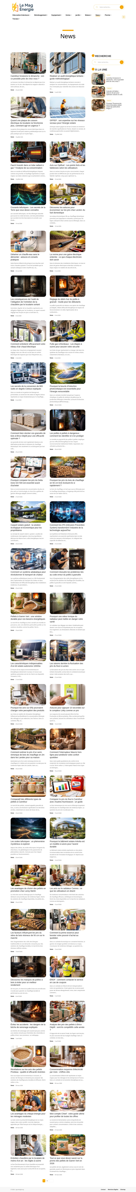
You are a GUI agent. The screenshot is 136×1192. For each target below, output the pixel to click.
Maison (109, 100)
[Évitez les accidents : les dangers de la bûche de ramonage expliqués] (28, 1011)
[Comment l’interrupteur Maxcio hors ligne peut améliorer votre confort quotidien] (67, 739)
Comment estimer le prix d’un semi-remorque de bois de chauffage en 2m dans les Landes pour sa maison (27, 755)
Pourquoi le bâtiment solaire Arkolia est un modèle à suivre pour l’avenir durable (67, 844)
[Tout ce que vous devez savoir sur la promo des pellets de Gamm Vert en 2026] (67, 1145)
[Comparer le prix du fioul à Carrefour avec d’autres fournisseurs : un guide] (67, 786)
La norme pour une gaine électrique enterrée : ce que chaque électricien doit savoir (66, 257)
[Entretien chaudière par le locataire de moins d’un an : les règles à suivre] (28, 1145)
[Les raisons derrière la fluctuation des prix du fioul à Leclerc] (67, 650)
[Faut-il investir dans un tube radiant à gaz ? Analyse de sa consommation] (28, 152)
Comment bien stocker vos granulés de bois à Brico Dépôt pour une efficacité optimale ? (28, 436)
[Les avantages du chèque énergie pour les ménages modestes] (28, 1100)
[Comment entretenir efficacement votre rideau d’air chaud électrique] (28, 331)
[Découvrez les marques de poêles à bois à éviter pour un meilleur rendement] (28, 966)
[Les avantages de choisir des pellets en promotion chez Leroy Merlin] (28, 875)
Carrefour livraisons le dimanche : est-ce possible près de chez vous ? (115, 79)
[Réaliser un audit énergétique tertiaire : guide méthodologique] (67, 63)
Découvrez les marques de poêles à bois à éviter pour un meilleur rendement (27, 982)
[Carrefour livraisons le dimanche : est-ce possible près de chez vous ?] (28, 63)
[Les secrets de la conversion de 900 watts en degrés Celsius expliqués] (28, 373)
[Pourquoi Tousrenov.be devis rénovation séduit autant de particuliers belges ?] (98, 105)
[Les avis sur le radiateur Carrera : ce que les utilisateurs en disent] (67, 875)
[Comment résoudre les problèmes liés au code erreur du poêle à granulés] (67, 559)
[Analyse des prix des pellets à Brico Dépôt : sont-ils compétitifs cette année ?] (67, 1011)
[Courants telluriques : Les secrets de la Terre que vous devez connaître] (28, 194)
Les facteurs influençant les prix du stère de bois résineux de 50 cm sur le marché (28, 935)
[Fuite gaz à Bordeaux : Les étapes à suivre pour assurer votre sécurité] (67, 331)
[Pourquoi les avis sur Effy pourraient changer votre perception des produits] (28, 694)
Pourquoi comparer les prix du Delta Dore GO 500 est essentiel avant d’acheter (27, 483)
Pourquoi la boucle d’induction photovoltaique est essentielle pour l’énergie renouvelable (65, 389)
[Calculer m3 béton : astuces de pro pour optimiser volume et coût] (98, 92)
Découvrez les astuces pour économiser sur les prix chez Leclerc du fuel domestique (67, 210)
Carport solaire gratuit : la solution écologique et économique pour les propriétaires (26, 527)
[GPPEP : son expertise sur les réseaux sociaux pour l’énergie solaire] (67, 107)
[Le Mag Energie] (23, 7)
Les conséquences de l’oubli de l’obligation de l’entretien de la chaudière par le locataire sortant (25, 302)
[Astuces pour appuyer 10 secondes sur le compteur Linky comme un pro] (67, 694)
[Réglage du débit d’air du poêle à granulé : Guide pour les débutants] (67, 286)
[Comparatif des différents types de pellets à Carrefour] (28, 786)
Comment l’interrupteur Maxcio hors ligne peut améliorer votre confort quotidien (66, 755)
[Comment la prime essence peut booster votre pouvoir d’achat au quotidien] (67, 919)
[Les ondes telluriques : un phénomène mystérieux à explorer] (28, 828)
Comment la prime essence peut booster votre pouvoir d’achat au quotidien (64, 935)
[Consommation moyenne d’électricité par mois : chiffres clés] (67, 1056)
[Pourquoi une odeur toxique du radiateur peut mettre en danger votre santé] (67, 603)
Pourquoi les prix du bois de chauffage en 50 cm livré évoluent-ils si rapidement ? (67, 483)
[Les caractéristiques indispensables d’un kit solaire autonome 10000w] (28, 650)
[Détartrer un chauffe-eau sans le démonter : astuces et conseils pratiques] (28, 241)
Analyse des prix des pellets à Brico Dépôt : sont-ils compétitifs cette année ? (67, 1027)
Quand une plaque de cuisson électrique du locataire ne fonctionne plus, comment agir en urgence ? (27, 123)
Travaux (109, 88)
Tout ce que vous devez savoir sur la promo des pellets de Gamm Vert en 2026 (66, 1161)
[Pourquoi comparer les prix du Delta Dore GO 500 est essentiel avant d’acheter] (28, 467)
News (12, 90)
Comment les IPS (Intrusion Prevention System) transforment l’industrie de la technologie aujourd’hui (67, 527)
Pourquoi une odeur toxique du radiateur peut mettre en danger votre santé (66, 619)
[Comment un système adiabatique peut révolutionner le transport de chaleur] (28, 559)
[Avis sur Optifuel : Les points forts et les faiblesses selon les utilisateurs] (67, 152)
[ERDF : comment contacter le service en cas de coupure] (67, 966)
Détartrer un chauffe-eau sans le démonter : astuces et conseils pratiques (25, 257)
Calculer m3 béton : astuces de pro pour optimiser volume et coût (114, 92)
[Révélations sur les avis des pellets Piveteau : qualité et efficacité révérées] (28, 1056)
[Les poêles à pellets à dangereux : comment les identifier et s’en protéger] (67, 420)
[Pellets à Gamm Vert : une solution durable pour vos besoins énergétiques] (28, 603)
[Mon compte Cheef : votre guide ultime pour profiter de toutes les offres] (67, 1100)
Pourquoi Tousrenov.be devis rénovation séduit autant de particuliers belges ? (113, 106)
